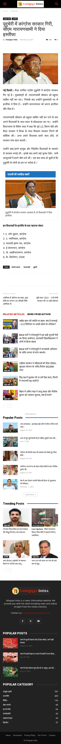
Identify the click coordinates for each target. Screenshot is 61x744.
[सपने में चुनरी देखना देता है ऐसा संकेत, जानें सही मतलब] (10, 643)
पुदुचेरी (35, 267)
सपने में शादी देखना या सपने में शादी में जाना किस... (38, 654)
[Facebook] (15, 46)
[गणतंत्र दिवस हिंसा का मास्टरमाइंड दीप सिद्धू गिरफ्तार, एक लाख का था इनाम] (16, 517)
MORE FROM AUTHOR (39, 314)
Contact (52, 735)
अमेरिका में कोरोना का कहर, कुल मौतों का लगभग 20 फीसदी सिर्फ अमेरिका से (15, 300)
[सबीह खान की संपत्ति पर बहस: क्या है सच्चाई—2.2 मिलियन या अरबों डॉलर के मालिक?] (10, 324)
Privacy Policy (29, 735)
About (8, 735)
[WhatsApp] (29, 46)
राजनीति (15, 19)
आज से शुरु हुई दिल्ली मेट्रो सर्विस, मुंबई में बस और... (38, 438)
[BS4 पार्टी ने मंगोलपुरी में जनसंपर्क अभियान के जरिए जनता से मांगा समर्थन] (10, 352)
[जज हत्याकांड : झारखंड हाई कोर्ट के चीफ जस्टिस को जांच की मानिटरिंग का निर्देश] (10, 427)
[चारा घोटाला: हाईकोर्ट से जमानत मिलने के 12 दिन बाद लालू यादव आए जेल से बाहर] (16, 549)
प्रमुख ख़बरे (14, 11)
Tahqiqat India (11, 39)
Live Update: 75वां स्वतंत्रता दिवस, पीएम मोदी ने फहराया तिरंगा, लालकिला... (44, 532)
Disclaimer (17, 735)
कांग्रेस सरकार (16, 267)
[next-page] (9, 406)
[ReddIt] (49, 46)
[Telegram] (36, 46)
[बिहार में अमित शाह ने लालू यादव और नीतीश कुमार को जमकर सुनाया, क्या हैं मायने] (10, 395)
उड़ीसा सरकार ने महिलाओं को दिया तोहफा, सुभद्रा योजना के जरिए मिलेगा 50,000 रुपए (37, 366)
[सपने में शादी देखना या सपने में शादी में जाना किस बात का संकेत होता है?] (10, 657)
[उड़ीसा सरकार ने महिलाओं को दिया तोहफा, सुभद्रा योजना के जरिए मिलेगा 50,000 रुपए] (10, 367)
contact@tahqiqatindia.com (36, 612)
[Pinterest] (42, 46)
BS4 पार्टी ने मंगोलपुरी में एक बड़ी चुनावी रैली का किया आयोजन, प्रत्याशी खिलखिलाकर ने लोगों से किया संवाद (38, 338)
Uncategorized (38, 525)
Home (5, 11)
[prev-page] (5, 406)
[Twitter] (22, 46)
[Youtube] (38, 621)
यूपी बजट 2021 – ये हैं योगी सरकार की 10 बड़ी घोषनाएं (47, 299)
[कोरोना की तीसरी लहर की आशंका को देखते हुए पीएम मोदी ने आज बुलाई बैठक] (10, 456)
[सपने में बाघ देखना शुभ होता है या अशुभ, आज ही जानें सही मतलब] (10, 671)
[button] (4, 4)
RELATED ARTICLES (13, 314)
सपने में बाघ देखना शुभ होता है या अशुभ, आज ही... (37, 668)
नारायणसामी (26, 267)
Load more (29, 494)
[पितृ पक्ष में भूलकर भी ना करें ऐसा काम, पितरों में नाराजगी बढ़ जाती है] (10, 381)
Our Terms (42, 735)
